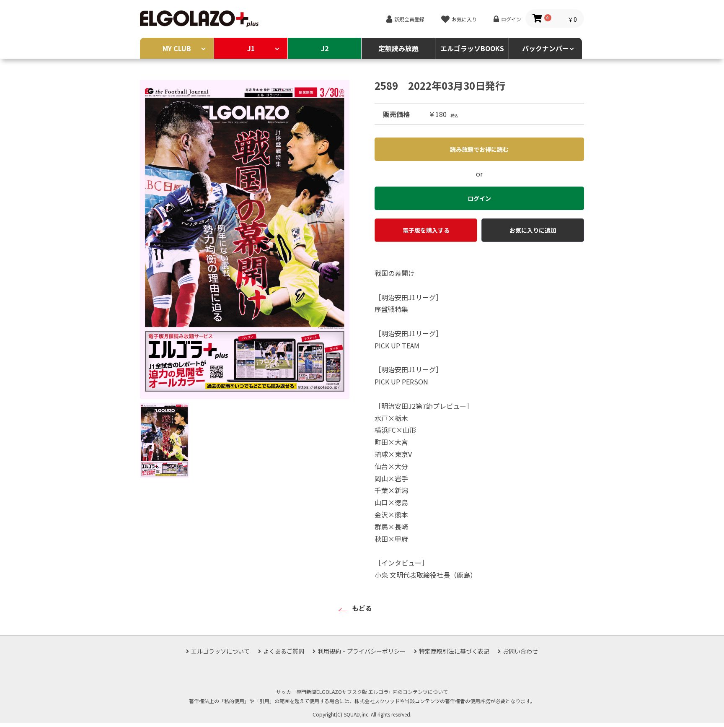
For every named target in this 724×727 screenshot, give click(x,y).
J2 (324, 48)
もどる (362, 608)
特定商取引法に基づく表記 (454, 651)
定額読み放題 (398, 48)
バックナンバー (545, 48)
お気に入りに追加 (532, 230)
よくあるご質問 (283, 651)
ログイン (511, 19)
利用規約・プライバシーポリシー (362, 651)
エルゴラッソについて (220, 651)
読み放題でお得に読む (479, 149)
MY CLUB (177, 48)
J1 (251, 48)
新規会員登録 (409, 19)
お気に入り (464, 19)
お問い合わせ (520, 651)
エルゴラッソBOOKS (472, 48)
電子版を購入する (426, 230)
